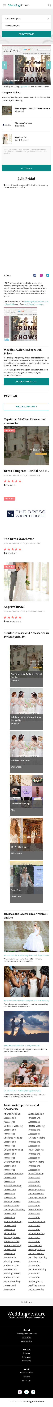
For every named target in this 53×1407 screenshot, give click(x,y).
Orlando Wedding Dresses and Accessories (36, 1225)
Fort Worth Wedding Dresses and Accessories (13, 1177)
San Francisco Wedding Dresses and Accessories (12, 1273)
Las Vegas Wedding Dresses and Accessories (37, 1201)
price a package (26, 381)
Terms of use (26, 1337)
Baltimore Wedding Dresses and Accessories (13, 1129)
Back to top (26, 1302)
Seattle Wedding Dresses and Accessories (12, 1285)
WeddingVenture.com (33, 1402)
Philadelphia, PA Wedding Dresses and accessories (26, 186)
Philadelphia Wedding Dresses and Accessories (12, 1237)
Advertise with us (26, 1373)
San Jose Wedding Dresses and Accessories (37, 1273)
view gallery (15, 80)
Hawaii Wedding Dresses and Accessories (36, 1177)
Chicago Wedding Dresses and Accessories (36, 1141)
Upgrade (24, 86)
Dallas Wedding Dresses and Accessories (35, 1153)
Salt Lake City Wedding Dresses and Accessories (36, 1249)
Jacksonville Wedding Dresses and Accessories (12, 1201)
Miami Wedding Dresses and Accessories (35, 1213)
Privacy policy (26, 1341)
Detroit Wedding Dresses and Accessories (36, 1165)
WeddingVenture (26, 1314)
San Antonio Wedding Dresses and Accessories (12, 1261)
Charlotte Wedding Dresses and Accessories (13, 1141)
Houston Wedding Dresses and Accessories (12, 1189)
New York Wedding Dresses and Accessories (13, 1225)
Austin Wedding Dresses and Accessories (36, 1117)
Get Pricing (26, 168)
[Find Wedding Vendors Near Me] (49, 5)
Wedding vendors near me (26, 1333)
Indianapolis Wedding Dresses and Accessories (36, 1189)
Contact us (26, 1380)
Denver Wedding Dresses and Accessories (12, 1165)
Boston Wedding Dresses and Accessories (36, 1129)
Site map (26, 1353)
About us (26, 1377)
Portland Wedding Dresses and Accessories (12, 1249)
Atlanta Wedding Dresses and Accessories (12, 1117)
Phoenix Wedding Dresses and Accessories (36, 1237)
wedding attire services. (34, 304)
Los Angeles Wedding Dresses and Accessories (14, 1213)
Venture (18, 5)
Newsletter (26, 1357)
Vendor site (26, 1361)
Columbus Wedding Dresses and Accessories (13, 1153)
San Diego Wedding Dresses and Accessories (37, 1261)
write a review (26, 406)
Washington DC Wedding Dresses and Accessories (36, 1285)
